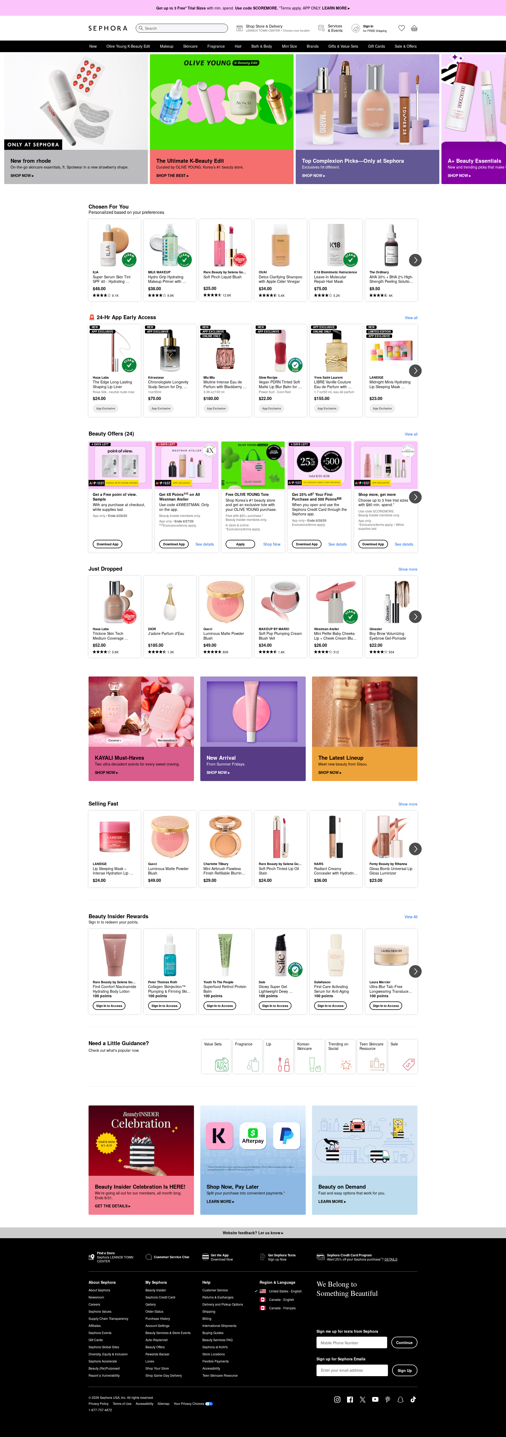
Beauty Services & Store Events (168, 1332)
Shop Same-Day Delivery (163, 1375)
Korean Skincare (304, 1046)
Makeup (166, 46)
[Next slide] (495, 119)
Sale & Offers (406, 46)
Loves (149, 1361)
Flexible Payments (215, 1361)
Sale (394, 1043)
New (93, 46)
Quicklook (114, 263)
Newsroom (96, 1297)
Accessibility (211, 1368)
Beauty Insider (155, 1290)
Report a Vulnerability (104, 1375)
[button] (253, 497)
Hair (238, 46)
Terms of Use (122, 1403)
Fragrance (216, 46)
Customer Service (215, 1290)
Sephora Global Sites (104, 1347)
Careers (94, 1304)
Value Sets (213, 1043)
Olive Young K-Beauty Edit (128, 46)
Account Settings (157, 1325)
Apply (240, 544)
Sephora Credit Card (160, 1297)
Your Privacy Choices (189, 1403)
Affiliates (95, 1325)
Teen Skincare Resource (371, 1046)
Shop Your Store (157, 1368)
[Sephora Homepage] (108, 28)
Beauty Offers (155, 1347)
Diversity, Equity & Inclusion (108, 1354)
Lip (268, 1043)
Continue (404, 1342)
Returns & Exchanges (217, 1297)
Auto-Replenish (156, 1339)
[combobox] (182, 28)
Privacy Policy (99, 1403)
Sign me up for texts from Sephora (347, 1331)
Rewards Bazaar (157, 1354)
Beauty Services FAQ (217, 1339)
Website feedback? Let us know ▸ (253, 1232)
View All (411, 916)
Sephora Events (100, 1332)
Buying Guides (212, 1332)
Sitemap (163, 1403)
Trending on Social (338, 1046)
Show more (407, 569)
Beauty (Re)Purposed (104, 1368)
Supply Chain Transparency (108, 1318)
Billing (206, 1318)
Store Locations (213, 1354)
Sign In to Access (109, 1005)
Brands (313, 46)
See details (205, 544)
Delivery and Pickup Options (222, 1304)
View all (411, 317)
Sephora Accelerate (103, 1361)
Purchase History (157, 1318)
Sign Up (405, 1370)
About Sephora (99, 1290)
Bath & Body (261, 46)
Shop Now (271, 544)
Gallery (150, 1304)
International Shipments (219, 1325)
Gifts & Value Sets (343, 46)
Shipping (208, 1311)
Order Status (154, 1311)
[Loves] (401, 28)
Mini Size (289, 46)
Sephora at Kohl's (215, 1347)
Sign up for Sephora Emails (341, 1359)
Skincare (190, 46)
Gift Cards (376, 46)
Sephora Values (100, 1311)
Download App (107, 544)
